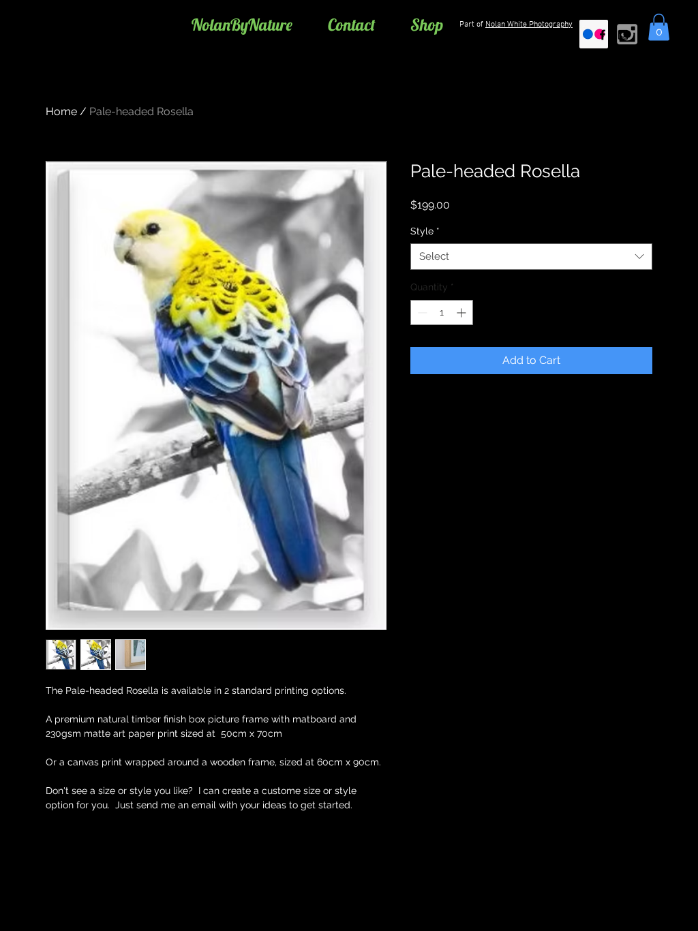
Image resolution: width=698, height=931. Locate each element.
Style (425, 231)
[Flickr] (593, 34)
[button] (659, 27)
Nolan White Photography (529, 24)
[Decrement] (420, 312)
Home (61, 111)
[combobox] (531, 256)
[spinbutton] (441, 312)
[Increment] (462, 312)
